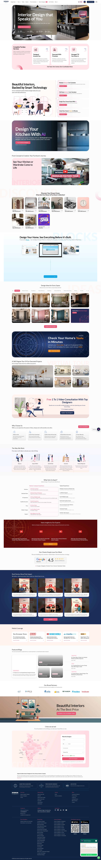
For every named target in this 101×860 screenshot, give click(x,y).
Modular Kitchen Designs (41, 826)
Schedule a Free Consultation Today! (66, 716)
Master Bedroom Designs (41, 829)
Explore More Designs (50, 326)
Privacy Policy (74, 799)
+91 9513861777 (23, 815)
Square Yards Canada (41, 800)
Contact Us (74, 800)
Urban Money (40, 805)
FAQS (56, 797)
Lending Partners (75, 802)
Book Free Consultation (24, 26)
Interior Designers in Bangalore (59, 824)
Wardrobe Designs (83, 310)
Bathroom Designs (40, 839)
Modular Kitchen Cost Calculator (26, 824)
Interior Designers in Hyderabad (60, 839)
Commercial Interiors (76, 797)
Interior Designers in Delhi (59, 826)
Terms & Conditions (58, 799)
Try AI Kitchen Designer (22, 142)
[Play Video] (65, 171)
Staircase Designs (40, 851)
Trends (21, 800)
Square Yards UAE (41, 797)
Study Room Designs (41, 858)
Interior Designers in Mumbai (59, 832)
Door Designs (39, 853)
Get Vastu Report (62, 114)
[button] (96, 429)
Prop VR (39, 799)
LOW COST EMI (73, 787)
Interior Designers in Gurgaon (59, 827)
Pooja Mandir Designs (41, 840)
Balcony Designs (40, 835)
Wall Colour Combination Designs (43, 854)
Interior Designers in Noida (59, 831)
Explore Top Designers (67, 412)
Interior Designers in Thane (59, 835)
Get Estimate (62, 95)
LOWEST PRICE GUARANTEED (25, 787)
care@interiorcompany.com (25, 818)
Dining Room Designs (41, 842)
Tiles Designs (39, 850)
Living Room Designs (41, 824)
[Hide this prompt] (92, 428)
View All (50, 547)
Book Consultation (83, 426)
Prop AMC (39, 804)
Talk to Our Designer (73, 762)
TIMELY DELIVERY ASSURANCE (51, 787)
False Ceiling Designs (41, 843)
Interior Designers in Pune (59, 829)
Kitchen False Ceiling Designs (42, 834)
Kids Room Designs (40, 831)
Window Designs (40, 848)
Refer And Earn (74, 804)
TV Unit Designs (40, 837)
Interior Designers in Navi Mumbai (60, 834)
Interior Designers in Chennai (59, 837)
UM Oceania (40, 807)
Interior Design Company (25, 797)
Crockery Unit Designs (41, 856)
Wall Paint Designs (40, 845)
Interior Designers (23, 799)
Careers (73, 805)
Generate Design (62, 104)
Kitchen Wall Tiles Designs (42, 832)
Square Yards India (41, 802)
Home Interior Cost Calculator (25, 826)
